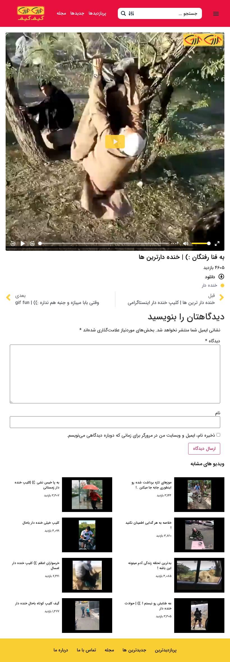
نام (217, 413)
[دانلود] (221, 277)
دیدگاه (212, 341)
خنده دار (209, 285)
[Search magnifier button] (123, 13)
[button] (216, 13)
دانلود (210, 276)
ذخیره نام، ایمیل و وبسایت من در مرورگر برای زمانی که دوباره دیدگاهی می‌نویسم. (141, 435)
